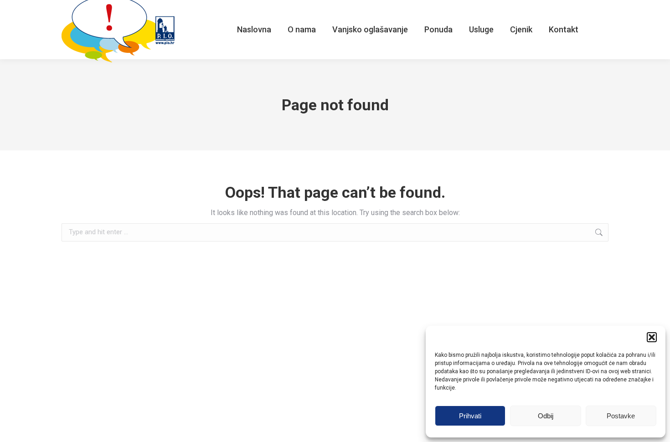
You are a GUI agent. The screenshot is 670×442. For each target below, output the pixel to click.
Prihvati (470, 416)
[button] (651, 337)
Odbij (545, 416)
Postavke (621, 416)
